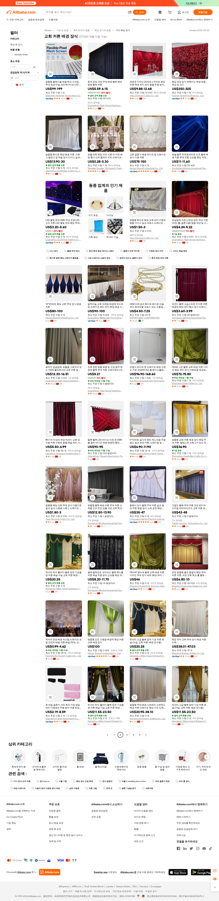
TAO (134, 886)
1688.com (76, 886)
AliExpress (64, 886)
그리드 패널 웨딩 (180, 251)
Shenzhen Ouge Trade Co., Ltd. (187, 383)
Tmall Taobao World (93, 886)
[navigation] (24, 383)
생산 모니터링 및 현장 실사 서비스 (66, 835)
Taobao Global (123, 886)
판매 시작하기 (183, 817)
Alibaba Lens (24, 872)
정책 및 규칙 (55, 841)
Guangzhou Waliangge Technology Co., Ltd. (106, 318)
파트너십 (181, 835)
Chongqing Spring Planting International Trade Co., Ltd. (148, 519)
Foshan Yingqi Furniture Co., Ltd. (188, 95)
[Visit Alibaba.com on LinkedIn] (185, 848)
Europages (156, 886)
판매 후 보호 (55, 829)
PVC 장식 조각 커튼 (22, 781)
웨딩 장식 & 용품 (102, 30)
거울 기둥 (63, 781)
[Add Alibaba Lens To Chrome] (49, 872)
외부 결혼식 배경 (162, 781)
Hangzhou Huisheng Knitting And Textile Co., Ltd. (64, 453)
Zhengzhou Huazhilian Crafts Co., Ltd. (64, 171)
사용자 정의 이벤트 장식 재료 (47, 788)
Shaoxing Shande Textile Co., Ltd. (188, 653)
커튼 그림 (93, 788)
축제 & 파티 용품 (81, 30)
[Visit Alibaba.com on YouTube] (204, 848)
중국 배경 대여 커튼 (160, 258)
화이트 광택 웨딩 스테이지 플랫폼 (64, 258)
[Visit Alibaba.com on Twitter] (191, 848)
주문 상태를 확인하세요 (188, 823)
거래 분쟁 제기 (141, 823)
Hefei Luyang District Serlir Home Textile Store (148, 453)
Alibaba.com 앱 (128, 872)
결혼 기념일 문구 (129, 788)
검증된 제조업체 (99, 810)
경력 (8, 829)
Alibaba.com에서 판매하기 (190, 810)
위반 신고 (138, 841)
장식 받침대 (107, 781)
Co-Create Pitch (14, 817)
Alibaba (47, 30)
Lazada (109, 886)
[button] (130, 12)
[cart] (170, 12)
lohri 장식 (54, 251)
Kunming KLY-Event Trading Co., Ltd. (63, 656)
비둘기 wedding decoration (134, 781)
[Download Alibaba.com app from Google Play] (202, 872)
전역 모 (109, 788)
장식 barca (44, 781)
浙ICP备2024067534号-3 (191, 896)
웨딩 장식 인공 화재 (84, 781)
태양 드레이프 (20, 788)
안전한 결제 (55, 810)
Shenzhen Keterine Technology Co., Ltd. (64, 95)
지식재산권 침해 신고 (144, 835)
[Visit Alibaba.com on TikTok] (210, 848)
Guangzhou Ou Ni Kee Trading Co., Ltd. (64, 239)
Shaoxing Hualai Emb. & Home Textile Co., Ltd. (148, 586)
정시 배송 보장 (56, 823)
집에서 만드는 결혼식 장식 (131, 258)
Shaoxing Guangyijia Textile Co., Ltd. (189, 586)
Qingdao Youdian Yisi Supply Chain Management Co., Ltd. (106, 168)
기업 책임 (11, 823)
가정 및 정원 (62, 30)
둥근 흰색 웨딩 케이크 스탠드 (101, 251)
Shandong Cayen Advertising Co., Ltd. (64, 718)
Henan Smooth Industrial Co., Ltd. (146, 168)
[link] (215, 870)
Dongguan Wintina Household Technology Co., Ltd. (190, 168)
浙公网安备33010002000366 (162, 896)
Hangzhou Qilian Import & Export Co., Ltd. (64, 588)
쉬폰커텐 (149, 788)
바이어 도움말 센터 (143, 810)
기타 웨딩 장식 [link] (123, 30)
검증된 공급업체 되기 (187, 829)
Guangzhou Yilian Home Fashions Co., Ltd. (106, 105)
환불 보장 (53, 817)
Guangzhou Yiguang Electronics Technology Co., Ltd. (106, 456)
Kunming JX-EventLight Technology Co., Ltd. (148, 381)
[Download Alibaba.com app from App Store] (178, 872)
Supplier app (101, 872)
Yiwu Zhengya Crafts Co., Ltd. (144, 95)
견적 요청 (96, 817)
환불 (136, 829)
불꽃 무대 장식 (73, 251)
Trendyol (143, 886)
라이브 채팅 (140, 817)
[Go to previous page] (107, 735)
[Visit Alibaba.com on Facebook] (178, 848)
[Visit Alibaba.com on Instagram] (198, 848)
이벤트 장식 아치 (156, 251)
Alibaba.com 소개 (15, 804)
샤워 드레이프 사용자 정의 (99, 258)
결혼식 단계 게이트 (131, 251)
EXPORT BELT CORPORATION (145, 318)
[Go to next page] (146, 735)
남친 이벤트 (74, 788)
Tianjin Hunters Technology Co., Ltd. (190, 523)
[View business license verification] (138, 896)
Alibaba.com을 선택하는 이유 (20, 810)
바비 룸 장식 (184, 781)
